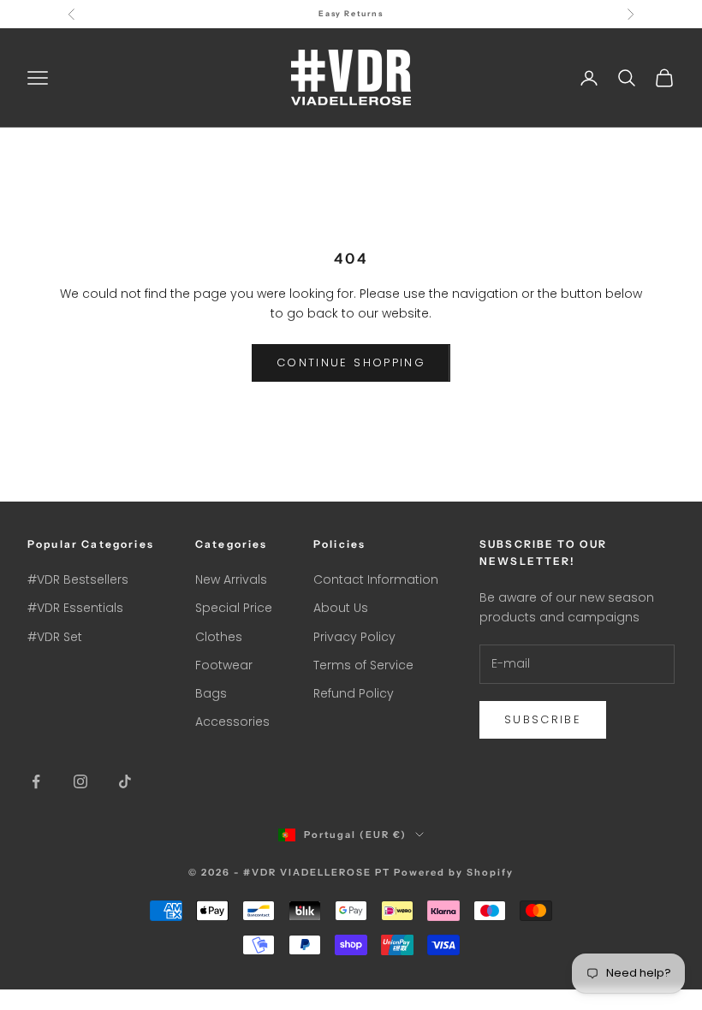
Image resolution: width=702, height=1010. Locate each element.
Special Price (233, 607)
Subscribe (542, 719)
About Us (340, 607)
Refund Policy (353, 693)
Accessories (232, 721)
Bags (211, 693)
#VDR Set (54, 636)
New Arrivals (231, 579)
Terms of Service (363, 665)
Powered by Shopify (454, 872)
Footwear (224, 665)
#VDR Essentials (75, 607)
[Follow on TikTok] (125, 781)
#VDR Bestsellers (77, 579)
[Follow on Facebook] (36, 781)
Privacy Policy (354, 636)
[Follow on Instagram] (80, 781)
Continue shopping (351, 362)
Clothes (218, 636)
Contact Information (375, 579)
